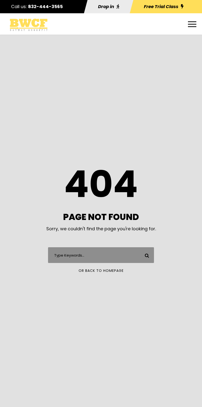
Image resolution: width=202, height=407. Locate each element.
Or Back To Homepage (101, 270)
